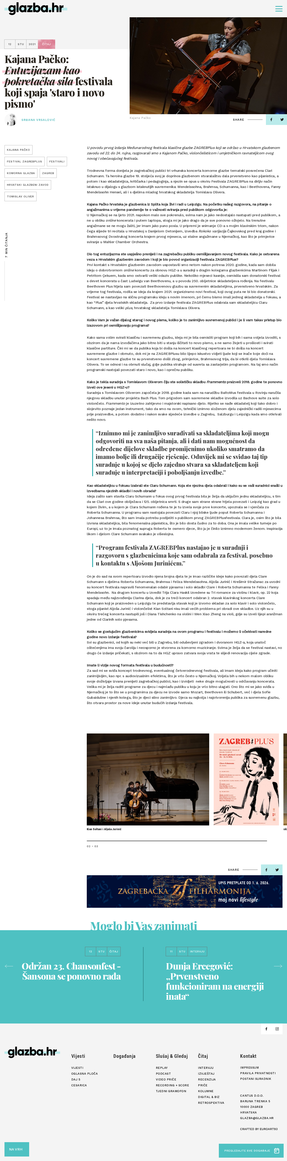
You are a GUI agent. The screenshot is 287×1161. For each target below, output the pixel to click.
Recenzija (207, 1079)
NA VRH (15, 1149)
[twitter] (277, 869)
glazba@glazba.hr (257, 1118)
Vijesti (78, 1056)
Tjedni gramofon (171, 1091)
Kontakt (248, 1056)
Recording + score (172, 1085)
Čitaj (203, 1056)
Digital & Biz (209, 1097)
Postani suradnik (255, 1078)
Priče (203, 1085)
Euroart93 (269, 1129)
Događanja (124, 1056)
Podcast (163, 1073)
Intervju (205, 1067)
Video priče (166, 1079)
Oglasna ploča (84, 1073)
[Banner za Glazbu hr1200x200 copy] (185, 891)
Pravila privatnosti (258, 1073)
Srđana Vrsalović (38, 119)
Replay (162, 1067)
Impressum (249, 1067)
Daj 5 (75, 1079)
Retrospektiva (211, 1102)
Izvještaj (206, 1073)
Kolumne (206, 1091)
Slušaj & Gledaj (172, 1056)
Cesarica (79, 1085)
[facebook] (271, 119)
